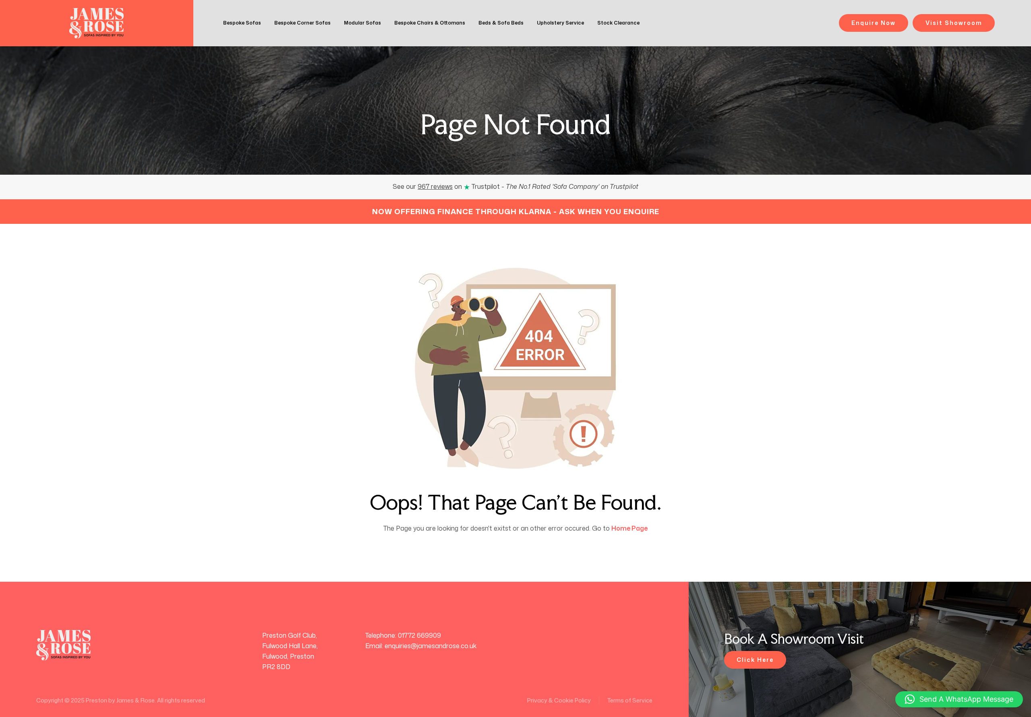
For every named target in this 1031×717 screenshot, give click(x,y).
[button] (959, 699)
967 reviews (435, 186)
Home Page (629, 528)
